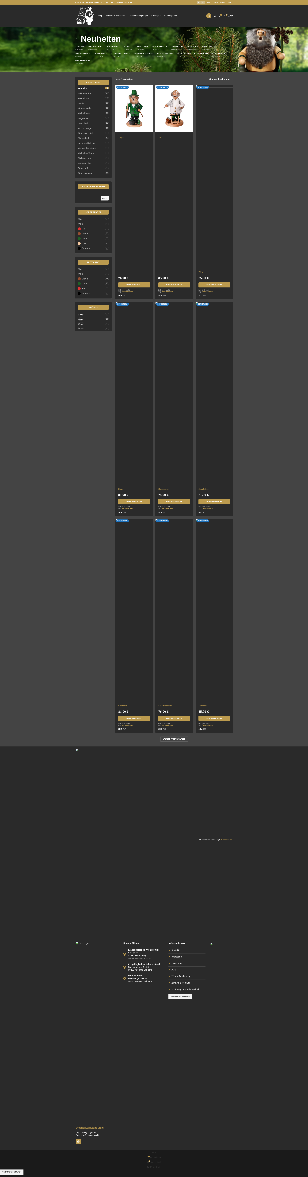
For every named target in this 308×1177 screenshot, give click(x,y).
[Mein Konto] (209, 15)
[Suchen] (215, 15)
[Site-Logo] (85, 15)
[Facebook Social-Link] (199, 2)
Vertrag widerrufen (11, 1172)
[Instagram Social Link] (203, 2)
